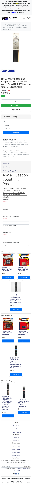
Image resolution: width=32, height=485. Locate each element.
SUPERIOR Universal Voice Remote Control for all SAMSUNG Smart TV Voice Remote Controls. (15, 298)
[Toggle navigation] (24, 18)
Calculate (16, 132)
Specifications (7, 167)
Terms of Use (16, 446)
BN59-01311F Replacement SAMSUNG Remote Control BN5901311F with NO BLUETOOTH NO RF (15, 363)
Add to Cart (17, 105)
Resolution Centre (16, 432)
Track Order (16, 429)
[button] (16, 110)
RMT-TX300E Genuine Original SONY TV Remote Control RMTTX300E (23, 403)
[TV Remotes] (9, 18)
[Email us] (14, 474)
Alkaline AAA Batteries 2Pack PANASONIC (23, 269)
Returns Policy (16, 452)
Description (6, 163)
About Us (16, 437)
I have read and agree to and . (16, 469)
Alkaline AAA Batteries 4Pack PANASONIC (7, 269)
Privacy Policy (16, 449)
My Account (16, 425)
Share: (3, 90)
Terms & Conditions (22, 468)
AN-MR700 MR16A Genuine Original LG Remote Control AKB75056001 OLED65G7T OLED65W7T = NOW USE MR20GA (7, 403)
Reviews (5, 171)
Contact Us (16, 440)
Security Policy (16, 455)
